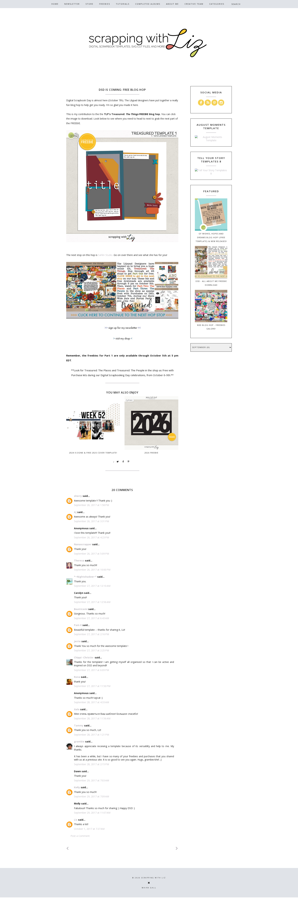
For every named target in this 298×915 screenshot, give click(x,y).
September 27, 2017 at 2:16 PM (91, 634)
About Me (172, 4)
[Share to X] (117, 461)
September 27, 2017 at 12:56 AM (92, 602)
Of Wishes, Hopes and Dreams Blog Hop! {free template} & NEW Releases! (211, 237)
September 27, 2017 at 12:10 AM (92, 585)
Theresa (79, 560)
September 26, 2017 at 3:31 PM (91, 521)
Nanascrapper (83, 544)
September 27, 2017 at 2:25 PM (91, 650)
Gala (77, 709)
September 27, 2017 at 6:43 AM (91, 618)
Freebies (104, 4)
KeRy (77, 787)
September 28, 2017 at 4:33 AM (91, 702)
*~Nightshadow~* (85, 576)
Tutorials (122, 4)
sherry (78, 496)
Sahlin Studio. (105, 255)
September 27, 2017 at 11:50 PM (92, 686)
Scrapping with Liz (153, 878)
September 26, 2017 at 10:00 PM (92, 569)
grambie (79, 741)
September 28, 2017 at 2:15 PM (91, 764)
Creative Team (194, 4)
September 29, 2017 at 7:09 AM (91, 796)
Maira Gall (149, 888)
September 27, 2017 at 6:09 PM (91, 670)
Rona (77, 677)
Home (54, 4)
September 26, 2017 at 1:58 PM (91, 505)
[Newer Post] (67, 848)
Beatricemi (81, 609)
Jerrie (77, 641)
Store (89, 4)
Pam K (78, 625)
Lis (75, 819)
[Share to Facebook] (123, 461)
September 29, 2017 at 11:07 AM (92, 812)
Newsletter (72, 4)
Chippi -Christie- (84, 657)
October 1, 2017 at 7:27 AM (89, 828)
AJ (75, 512)
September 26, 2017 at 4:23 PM (91, 537)
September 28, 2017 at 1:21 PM (91, 734)
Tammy (78, 725)
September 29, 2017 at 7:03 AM (91, 780)
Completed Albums (147, 4)
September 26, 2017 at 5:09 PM (91, 553)
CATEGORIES (216, 4)
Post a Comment (80, 836)
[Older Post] (177, 848)
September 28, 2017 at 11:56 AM (92, 718)
